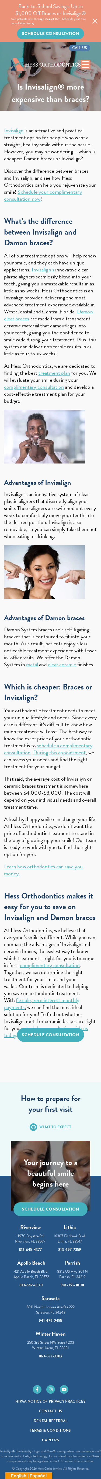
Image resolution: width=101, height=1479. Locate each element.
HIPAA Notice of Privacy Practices (50, 1401)
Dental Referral (51, 1421)
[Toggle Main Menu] (85, 64)
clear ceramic (62, 664)
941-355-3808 (72, 1285)
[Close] (95, 21)
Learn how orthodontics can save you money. (43, 870)
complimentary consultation (34, 387)
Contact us (50, 1411)
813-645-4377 (30, 1249)
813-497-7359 (69, 1249)
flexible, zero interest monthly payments (41, 1003)
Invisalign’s (43, 270)
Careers (50, 1440)
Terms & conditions (50, 1430)
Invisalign (13, 130)
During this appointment (59, 752)
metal (32, 664)
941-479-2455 (50, 1321)
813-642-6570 (31, 1285)
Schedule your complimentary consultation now (43, 195)
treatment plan (54, 373)
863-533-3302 (50, 1356)
